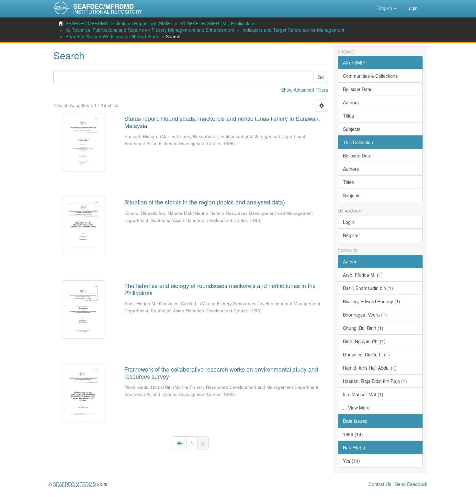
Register (351, 235)
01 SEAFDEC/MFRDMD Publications (217, 23)
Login (348, 222)
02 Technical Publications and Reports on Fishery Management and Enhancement (149, 30)
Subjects (351, 129)
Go (321, 77)
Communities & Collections (370, 76)
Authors (351, 102)
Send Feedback (411, 484)
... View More (356, 407)
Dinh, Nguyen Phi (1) (364, 341)
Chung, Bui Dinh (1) (363, 328)
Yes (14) (351, 460)
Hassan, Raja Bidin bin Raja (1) (375, 381)
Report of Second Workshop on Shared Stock (112, 36)
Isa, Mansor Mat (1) (363, 394)
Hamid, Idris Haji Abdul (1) (370, 367)
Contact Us (379, 484)
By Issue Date (357, 89)
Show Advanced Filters (304, 90)
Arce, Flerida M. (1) (363, 275)
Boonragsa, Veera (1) (365, 314)
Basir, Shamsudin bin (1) (368, 288)
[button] (387, 8)
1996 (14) (353, 434)
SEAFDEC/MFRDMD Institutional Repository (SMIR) (118, 23)
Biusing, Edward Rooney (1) (371, 301)
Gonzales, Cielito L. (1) (366, 354)
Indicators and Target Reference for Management (293, 30)
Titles (348, 115)
